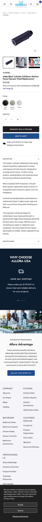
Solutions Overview (11, 467)
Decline (20, 511)
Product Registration (28, 431)
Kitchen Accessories (28, 403)
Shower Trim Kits (10, 436)
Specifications (8, 241)
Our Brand (7, 397)
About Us (6, 393)
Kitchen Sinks (29, 393)
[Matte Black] (5, 102)
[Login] (31, 4)
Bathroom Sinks (9, 422)
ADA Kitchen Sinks (30, 410)
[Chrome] (19, 102)
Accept (20, 505)
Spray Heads (31, 13)
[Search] (11, 4)
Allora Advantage (10, 462)
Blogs (5, 402)
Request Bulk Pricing (21, 129)
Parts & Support (14, 13)
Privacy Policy (9, 499)
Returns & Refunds (31, 447)
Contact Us (27, 425)
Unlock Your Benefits (21, 373)
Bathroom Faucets (10, 427)
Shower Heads (9, 431)
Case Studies (8, 484)
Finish (5, 96)
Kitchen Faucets (30, 397)
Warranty (27, 442)
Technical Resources (7, 477)
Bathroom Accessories (8, 442)
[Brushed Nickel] (12, 102)
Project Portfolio (9, 471)
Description (7, 159)
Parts (23, 13)
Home (5, 13)
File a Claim (28, 437)
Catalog (6, 407)
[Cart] (37, 4)
